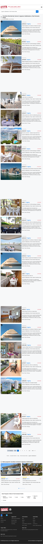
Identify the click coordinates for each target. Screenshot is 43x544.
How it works (24, 525)
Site (1, 516)
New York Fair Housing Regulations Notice (30, 529)
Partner (2, 522)
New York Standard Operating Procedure (8, 536)
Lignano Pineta (29, 497)
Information (25, 516)
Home (2, 518)
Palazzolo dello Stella (35, 497)
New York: (24, 527)
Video (34, 522)
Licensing (13, 523)
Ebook (34, 520)
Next (33, 450)
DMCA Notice (14, 522)
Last (29, 450)
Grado (16, 497)
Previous (11, 450)
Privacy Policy (14, 520)
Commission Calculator (26, 523)
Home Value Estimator (37, 525)
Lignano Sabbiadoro (5, 497)
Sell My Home (3, 520)
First (15, 450)
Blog (23, 518)
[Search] (37, 11)
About (23, 520)
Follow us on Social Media (6, 513)
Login (34, 518)
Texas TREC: (3, 527)
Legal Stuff (13, 516)
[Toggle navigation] (41, 7)
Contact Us (35, 523)
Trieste (10, 497)
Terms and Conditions (15, 518)
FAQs (23, 522)
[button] (18, 488)
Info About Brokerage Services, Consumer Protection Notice (9, 530)
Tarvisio (4, 500)
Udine (22, 497)
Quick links (35, 516)
